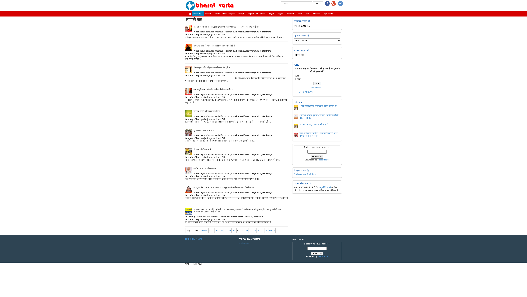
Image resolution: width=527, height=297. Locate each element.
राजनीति (208, 14)
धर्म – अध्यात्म (260, 14)
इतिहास (280, 14)
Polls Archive (306, 92)
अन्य (307, 14)
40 (254, 231)
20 (222, 231)
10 (217, 231)
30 (230, 231)
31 (234, 231)
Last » (272, 231)
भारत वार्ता (316, 14)
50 (259, 231)
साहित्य (271, 14)
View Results (317, 88)
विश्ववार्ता (251, 14)
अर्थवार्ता (217, 14)
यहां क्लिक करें (325, 188)
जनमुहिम (232, 14)
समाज (224, 14)
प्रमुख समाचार (328, 14)
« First (204, 231)
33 (243, 231)
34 (247, 231)
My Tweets (244, 243)
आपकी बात (197, 14)
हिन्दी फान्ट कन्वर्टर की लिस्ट (305, 175)
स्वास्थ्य (300, 14)
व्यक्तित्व (241, 14)
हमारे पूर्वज (290, 14)
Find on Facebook (193, 239)
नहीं (298, 79)
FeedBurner (324, 160)
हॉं (298, 76)
